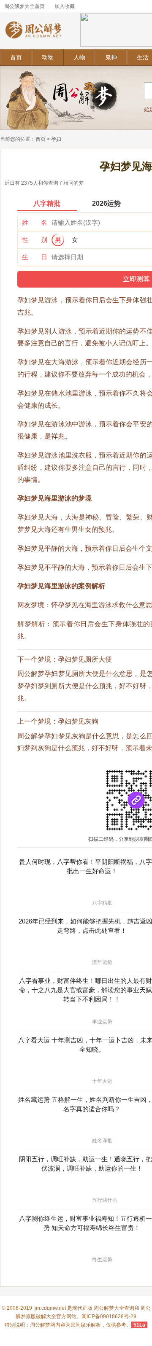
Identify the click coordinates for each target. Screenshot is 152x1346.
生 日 (34, 257)
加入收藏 (64, 6)
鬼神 (111, 57)
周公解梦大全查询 (114, 1308)
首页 (16, 57)
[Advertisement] (76, 527)
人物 (79, 57)
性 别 (34, 239)
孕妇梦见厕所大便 (85, 659)
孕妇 (56, 139)
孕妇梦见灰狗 (78, 721)
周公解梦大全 (19, 6)
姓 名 (34, 222)
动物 (48, 57)
